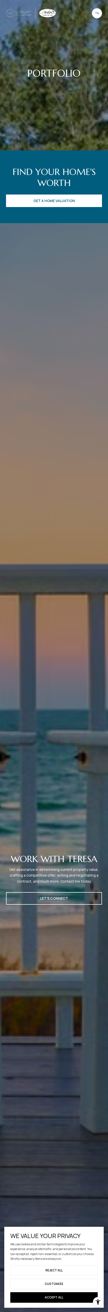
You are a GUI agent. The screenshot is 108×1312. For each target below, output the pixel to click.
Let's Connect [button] (54, 898)
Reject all (54, 1270)
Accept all (54, 1297)
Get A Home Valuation (54, 200)
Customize (54, 1284)
